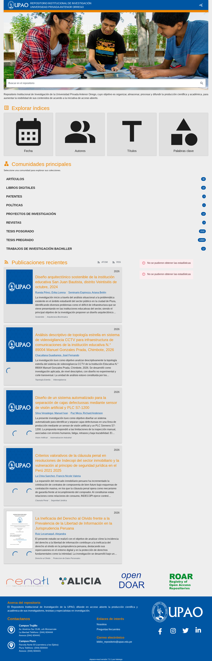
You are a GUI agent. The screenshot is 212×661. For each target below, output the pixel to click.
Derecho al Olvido (42, 558)
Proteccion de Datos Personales (66, 558)
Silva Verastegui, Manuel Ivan (51, 413)
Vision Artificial (41, 438)
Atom (104, 262)
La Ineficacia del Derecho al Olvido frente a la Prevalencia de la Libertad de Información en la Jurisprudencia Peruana (73, 523)
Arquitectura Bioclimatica (57, 317)
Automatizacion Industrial (61, 438)
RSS (118, 262)
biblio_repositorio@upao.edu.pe (114, 641)
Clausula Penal (41, 500)
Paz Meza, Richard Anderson (87, 413)
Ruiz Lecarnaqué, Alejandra (50, 534)
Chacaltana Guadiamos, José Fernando (57, 355)
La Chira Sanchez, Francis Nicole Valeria (58, 476)
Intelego (119, 659)
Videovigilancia (59, 380)
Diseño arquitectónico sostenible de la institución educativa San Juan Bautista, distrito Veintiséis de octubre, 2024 (76, 282)
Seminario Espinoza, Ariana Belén (87, 292)
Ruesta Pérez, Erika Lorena (50, 292)
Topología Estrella (42, 380)
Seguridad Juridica (59, 500)
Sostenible (39, 317)
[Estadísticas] (201, 5)
